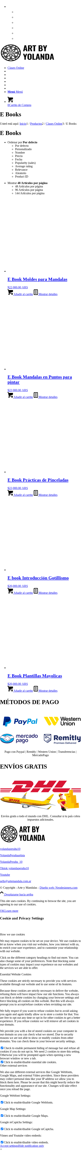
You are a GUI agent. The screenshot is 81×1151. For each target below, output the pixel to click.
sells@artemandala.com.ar (15, 881)
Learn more (11, 910)
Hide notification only (31, 1145)
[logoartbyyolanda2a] (28, 61)
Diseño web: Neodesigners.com (58, 887)
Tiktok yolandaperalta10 (14, 868)
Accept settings (9, 1145)
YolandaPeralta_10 (11, 861)
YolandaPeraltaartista (12, 855)
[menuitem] (44, 21)
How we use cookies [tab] (12, 934)
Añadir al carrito (23, 294)
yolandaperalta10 (10, 848)
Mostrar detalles (47, 294)
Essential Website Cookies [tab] (15, 974)
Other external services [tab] (13, 1065)
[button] (1, 1149)
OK (2, 910)
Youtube (5, 874)
